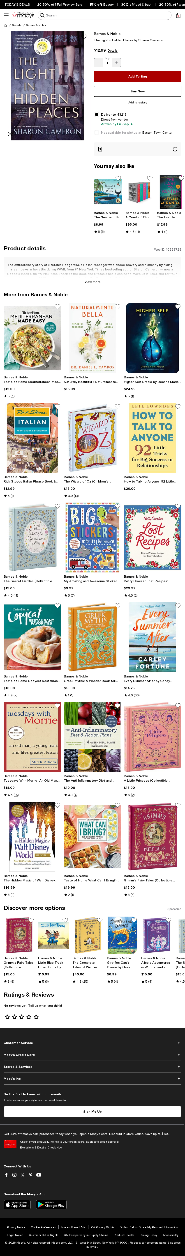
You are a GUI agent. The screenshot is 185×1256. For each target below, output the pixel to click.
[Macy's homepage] (5, 25)
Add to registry (137, 102)
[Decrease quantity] (98, 62)
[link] (108, 222)
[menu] (6, 15)
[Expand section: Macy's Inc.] (92, 1078)
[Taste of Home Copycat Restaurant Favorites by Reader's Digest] (32, 637)
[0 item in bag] (178, 15)
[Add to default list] (118, 178)
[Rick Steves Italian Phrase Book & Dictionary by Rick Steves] (32, 438)
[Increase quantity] (116, 62)
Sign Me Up (92, 1111)
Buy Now (137, 91)
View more (93, 282)
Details (113, 50)
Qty (107, 58)
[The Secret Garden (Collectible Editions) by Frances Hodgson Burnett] (32, 537)
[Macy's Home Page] (23, 15)
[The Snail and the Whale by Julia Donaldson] (108, 192)
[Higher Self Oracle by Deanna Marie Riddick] (152, 338)
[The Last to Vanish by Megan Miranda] (171, 192)
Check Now (55, 1147)
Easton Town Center (157, 132)
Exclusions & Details (33, 1147)
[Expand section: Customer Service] (92, 1043)
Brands (16, 25)
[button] (47, 85)
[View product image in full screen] (10, 134)
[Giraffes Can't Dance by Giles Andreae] (122, 935)
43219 (122, 114)
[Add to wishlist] (84, 36)
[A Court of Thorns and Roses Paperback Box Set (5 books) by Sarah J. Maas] (139, 192)
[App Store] (17, 1204)
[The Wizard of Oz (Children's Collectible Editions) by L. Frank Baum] (92, 438)
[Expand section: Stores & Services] (92, 1067)
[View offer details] (137, 149)
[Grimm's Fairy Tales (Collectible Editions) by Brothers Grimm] (152, 837)
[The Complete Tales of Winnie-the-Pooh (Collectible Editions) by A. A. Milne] (87, 935)
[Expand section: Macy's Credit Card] (92, 1055)
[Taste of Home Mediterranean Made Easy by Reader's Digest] (32, 338)
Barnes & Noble (36, 25)
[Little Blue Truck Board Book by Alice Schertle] (53, 935)
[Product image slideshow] (47, 85)
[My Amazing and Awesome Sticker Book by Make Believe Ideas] (92, 537)
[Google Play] (51, 1204)
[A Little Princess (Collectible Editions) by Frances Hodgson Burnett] (152, 737)
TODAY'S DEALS (17, 4)
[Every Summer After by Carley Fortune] (152, 637)
